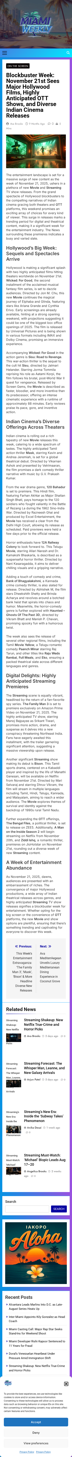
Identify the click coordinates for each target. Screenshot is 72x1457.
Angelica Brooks (36, 1171)
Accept (36, 1422)
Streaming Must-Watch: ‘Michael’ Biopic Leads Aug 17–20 (44, 1159)
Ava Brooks (16, 124)
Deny (36, 1432)
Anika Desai (34, 1128)
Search (10, 1202)
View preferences (36, 1443)
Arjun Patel (33, 1079)
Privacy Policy (27, 1452)
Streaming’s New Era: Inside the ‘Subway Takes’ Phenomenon (44, 1116)
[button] (66, 1384)
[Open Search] (68, 52)
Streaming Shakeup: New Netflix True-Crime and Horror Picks (43, 1024)
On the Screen (17, 66)
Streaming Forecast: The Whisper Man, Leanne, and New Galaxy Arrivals (44, 1068)
